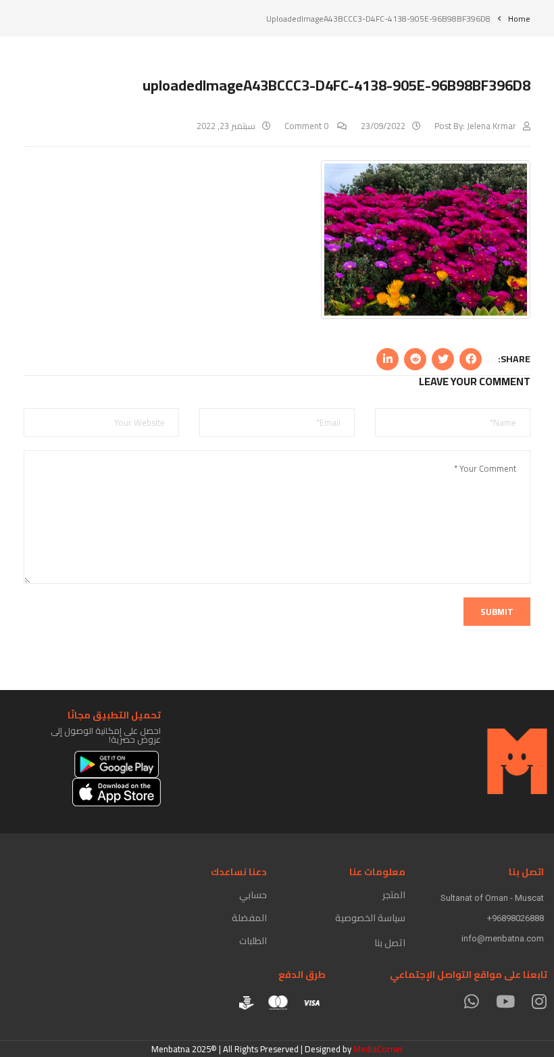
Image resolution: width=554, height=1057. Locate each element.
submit (496, 612)
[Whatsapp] (471, 1001)
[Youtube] (505, 1001)
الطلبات (253, 941)
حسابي (253, 895)
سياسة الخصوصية (370, 918)
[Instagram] (538, 1001)
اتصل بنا (389, 943)
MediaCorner (378, 1049)
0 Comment (307, 126)
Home (519, 18)
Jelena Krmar (491, 126)
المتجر (393, 895)
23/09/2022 (383, 126)
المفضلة (249, 918)
